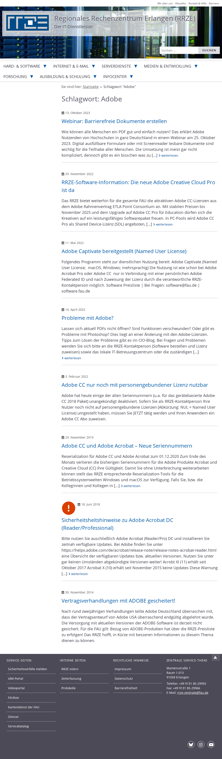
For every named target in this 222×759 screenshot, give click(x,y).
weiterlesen (169, 155)
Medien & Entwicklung (167, 66)
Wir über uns (165, 3)
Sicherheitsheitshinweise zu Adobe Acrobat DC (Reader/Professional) (117, 523)
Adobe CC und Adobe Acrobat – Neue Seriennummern (127, 445)
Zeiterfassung (71, 678)
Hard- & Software (21, 66)
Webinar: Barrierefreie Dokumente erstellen (114, 121)
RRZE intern (69, 669)
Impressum (123, 669)
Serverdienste (116, 66)
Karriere (214, 3)
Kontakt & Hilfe (198, 3)
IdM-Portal (15, 678)
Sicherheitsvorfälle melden (27, 669)
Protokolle (68, 688)
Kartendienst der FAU (23, 707)
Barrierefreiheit (126, 688)
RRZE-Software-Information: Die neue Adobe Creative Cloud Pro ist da (138, 186)
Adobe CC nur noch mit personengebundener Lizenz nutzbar (135, 384)
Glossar (13, 717)
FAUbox (13, 698)
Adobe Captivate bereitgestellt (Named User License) (124, 251)
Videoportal (16, 688)
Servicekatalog (18, 726)
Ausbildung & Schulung (65, 76)
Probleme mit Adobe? (87, 317)
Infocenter (115, 76)
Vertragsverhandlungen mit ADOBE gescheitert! (118, 600)
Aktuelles (180, 3)
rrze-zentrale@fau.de (192, 693)
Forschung (15, 76)
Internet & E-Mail (71, 66)
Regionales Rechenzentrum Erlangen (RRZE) (124, 18)
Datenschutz (124, 678)
